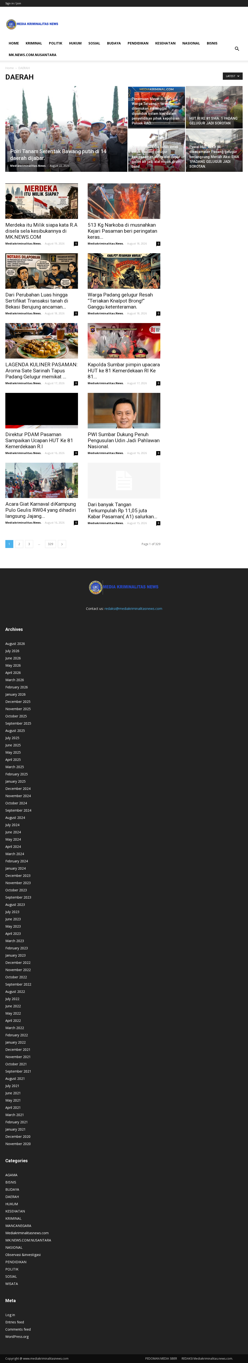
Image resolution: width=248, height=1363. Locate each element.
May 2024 (13, 839)
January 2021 (15, 1129)
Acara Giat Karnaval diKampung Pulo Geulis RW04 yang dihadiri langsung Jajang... (40, 510)
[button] (237, 49)
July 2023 (12, 911)
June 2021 (13, 1093)
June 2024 (13, 832)
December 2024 (18, 788)
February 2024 (16, 861)
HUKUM (75, 43)
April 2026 (13, 672)
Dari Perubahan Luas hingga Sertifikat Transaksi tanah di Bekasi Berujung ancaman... (36, 301)
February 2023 (16, 948)
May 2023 (13, 926)
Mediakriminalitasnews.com (27, 1233)
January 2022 (15, 1042)
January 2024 (15, 868)
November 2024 (18, 795)
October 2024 (16, 803)
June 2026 (13, 658)
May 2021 (13, 1100)
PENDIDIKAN (138, 43)
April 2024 (13, 846)
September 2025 (18, 723)
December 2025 (18, 701)
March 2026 (14, 680)
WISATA (11, 1283)
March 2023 (14, 940)
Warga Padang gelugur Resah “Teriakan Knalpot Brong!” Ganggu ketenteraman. (120, 301)
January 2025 (15, 781)
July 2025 (12, 738)
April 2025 (13, 759)
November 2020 (18, 1143)
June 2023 (13, 919)
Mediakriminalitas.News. (28, 165)
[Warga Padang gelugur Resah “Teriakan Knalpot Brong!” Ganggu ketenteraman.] (124, 271)
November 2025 (18, 709)
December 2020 (18, 1136)
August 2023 (15, 904)
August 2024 (15, 817)
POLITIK (55, 43)
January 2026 (15, 694)
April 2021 (13, 1107)
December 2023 (18, 875)
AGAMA (11, 1175)
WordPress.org (17, 1336)
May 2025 (13, 752)
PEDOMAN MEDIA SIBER (161, 1358)
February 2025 (16, 774)
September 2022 (18, 984)
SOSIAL (94, 43)
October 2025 (16, 716)
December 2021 (18, 1049)
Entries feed (14, 1322)
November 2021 (18, 1056)
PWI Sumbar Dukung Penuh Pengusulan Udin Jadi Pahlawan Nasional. (124, 440)
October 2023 (16, 890)
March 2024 (14, 853)
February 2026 (16, 687)
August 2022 (15, 991)
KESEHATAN (165, 43)
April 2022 (13, 1020)
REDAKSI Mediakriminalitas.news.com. (207, 1358)
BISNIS (212, 43)
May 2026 (13, 665)
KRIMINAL (34, 43)
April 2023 (13, 933)
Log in (10, 1315)
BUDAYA (114, 43)
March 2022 (14, 1027)
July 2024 (12, 824)
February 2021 (16, 1122)
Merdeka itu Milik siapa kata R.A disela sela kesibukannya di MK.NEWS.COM (41, 231)
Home (9, 68)
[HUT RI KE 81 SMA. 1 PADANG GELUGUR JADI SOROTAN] (214, 107)
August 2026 (15, 643)
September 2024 (18, 810)
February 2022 (16, 1035)
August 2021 (15, 1078)
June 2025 (13, 745)
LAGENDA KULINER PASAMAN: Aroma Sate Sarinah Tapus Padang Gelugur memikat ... (41, 371)
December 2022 (18, 962)
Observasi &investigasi (23, 1254)
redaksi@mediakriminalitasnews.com (133, 608)
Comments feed (18, 1329)
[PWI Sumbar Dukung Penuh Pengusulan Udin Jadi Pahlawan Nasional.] (124, 410)
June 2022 (13, 1006)
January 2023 (15, 955)
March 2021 (14, 1114)
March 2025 (14, 766)
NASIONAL (191, 43)
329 (50, 544)
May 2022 (13, 1013)
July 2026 (12, 651)
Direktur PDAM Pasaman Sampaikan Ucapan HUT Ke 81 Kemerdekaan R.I (39, 440)
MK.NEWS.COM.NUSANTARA (32, 54)
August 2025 (15, 730)
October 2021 (16, 1064)
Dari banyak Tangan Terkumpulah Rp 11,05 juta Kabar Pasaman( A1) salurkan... (122, 510)
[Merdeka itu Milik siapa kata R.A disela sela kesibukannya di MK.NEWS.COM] (41, 201)
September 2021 (18, 1071)
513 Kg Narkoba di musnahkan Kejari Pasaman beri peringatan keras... (122, 231)
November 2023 (18, 882)
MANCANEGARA (18, 1225)
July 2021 (12, 1085)
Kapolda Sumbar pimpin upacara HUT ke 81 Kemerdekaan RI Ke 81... (124, 371)
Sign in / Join (13, 3)
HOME (14, 43)
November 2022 (18, 969)
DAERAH (12, 1196)
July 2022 (12, 998)
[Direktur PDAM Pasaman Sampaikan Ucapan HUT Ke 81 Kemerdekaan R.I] (41, 410)
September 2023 (18, 897)
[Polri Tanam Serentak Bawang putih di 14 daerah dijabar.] (66, 138)
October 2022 (16, 977)
